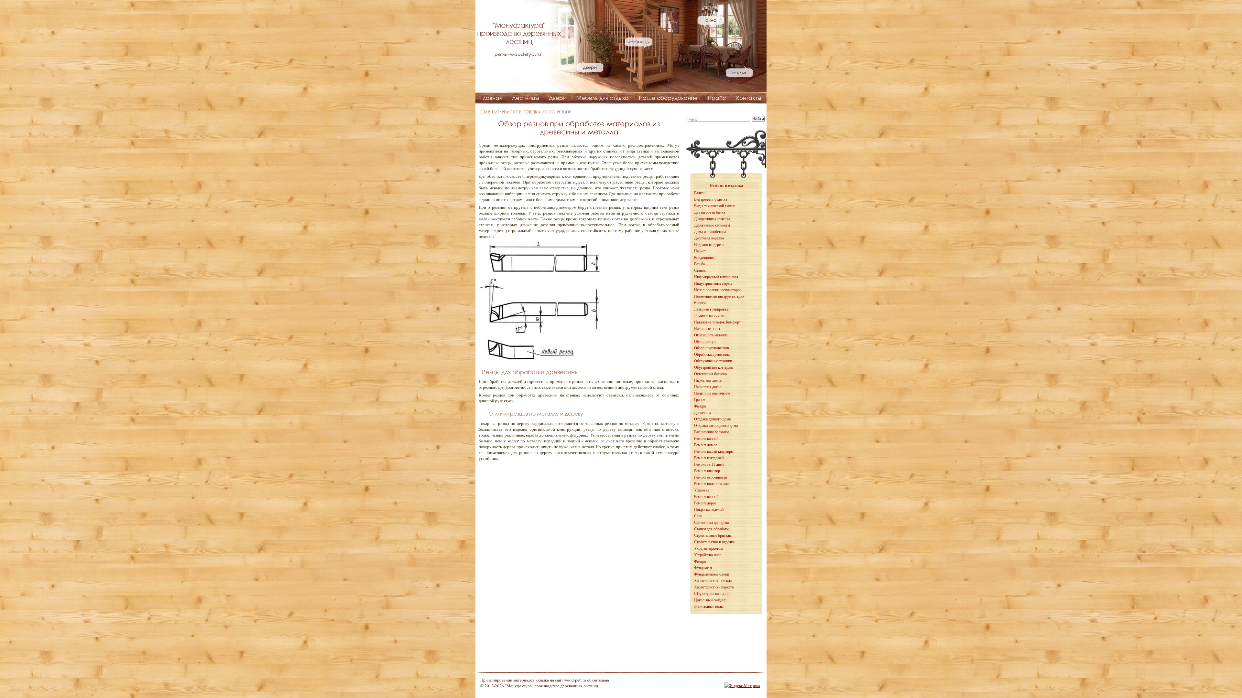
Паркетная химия (708, 380)
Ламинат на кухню (709, 315)
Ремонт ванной (706, 438)
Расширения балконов (712, 432)
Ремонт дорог (705, 503)
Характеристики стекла (713, 580)
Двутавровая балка (709, 212)
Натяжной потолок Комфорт (717, 322)
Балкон (699, 193)
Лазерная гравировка (711, 309)
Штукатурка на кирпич (712, 593)
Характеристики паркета (714, 587)
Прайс (717, 97)
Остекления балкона (710, 374)
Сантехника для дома (711, 522)
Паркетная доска (707, 387)
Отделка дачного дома (712, 419)
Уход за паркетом (708, 548)
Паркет (700, 251)
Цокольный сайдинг (710, 600)
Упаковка (701, 490)
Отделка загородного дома (716, 425)
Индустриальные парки (713, 283)
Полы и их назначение (712, 393)
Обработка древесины (712, 354)
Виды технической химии (714, 206)
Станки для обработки (712, 529)
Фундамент (703, 568)
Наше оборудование (668, 97)
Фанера (700, 406)
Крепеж (700, 303)
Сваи (698, 516)
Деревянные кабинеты (712, 225)
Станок (700, 270)
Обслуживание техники (713, 361)
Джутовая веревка (709, 238)
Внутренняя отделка (710, 199)
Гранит (699, 399)
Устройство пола (707, 555)
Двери (557, 97)
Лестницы (525, 97)
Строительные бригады (713, 535)
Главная (491, 97)
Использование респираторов (718, 290)
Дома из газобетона (710, 231)
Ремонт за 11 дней (709, 464)
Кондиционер (704, 257)
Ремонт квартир (707, 471)
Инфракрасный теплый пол (716, 277)
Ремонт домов (705, 445)
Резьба (699, 264)
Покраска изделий (709, 509)
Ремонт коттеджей (709, 458)
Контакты (748, 97)
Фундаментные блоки (711, 574)
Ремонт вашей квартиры (714, 451)
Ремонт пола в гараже (711, 483)
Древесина (702, 412)
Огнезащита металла (710, 335)
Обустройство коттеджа (713, 367)
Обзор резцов (705, 341)
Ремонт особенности (710, 477)
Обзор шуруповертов (711, 348)
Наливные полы (707, 328)
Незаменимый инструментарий (719, 296)
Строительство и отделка (714, 542)
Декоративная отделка (712, 219)
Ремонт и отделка (521, 111)
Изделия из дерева (709, 244)
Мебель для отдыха (602, 97)
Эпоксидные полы (709, 606)
